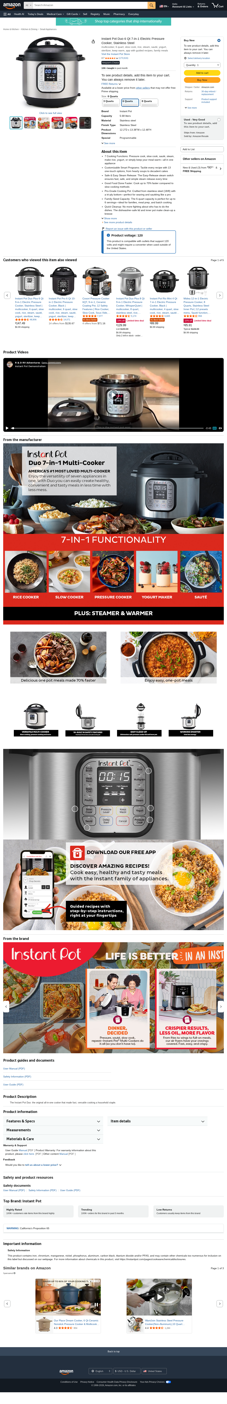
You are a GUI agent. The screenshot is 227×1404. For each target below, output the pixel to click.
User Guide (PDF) (13, 1084)
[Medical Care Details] (63, 14)
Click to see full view (50, 113)
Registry (95, 14)
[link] (29, 307)
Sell (85, 14)
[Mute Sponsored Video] (96, 1311)
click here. (29, 1153)
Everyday (133, 14)
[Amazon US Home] (66, 1372)
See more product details (118, 222)
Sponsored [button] (8, 1273)
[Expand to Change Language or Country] (168, 6)
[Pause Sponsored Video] (96, 1305)
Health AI (19, 14)
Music (106, 14)
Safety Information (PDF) (17, 1076)
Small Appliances (48, 29)
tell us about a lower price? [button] (42, 1164)
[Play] (6, 428)
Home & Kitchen (11, 29)
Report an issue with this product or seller (129, 228)
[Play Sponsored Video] (159, 1297)
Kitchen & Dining (29, 29)
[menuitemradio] (215, 428)
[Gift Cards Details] (79, 14)
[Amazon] (12, 5)
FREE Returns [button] (109, 83)
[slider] (107, 428)
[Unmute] (220, 428)
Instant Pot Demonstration (30, 366)
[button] (7, 14)
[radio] (16, 123)
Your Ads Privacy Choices (152, 1382)
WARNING (12, 1228)
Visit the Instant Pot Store (115, 54)
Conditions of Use (69, 1382)
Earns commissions (51, 362)
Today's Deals (35, 14)
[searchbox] (90, 5)
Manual (23, 1150)
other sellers (143, 87)
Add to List (189, 149)
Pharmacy (119, 14)
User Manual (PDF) (14, 1068)
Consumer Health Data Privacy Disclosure (117, 1382)
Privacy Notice (87, 1382)
